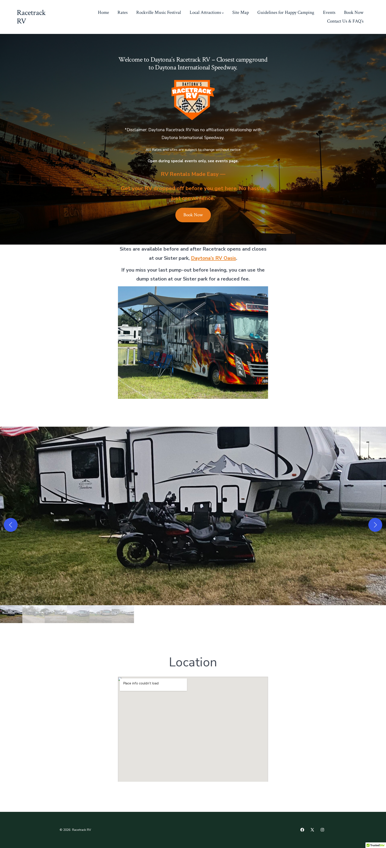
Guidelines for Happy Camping (285, 12)
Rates (122, 12)
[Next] (375, 525)
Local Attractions (205, 12)
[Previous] (11, 525)
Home (103, 12)
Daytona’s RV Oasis (213, 258)
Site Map (240, 12)
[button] (193, 516)
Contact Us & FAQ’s (345, 21)
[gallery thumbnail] (11, 614)
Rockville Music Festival (158, 12)
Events (329, 12)
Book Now (353, 12)
